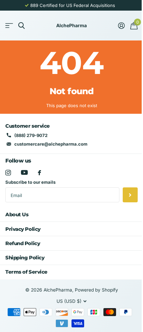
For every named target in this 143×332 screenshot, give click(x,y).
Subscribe (130, 194)
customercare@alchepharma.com (50, 144)
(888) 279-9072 (31, 135)
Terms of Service (26, 272)
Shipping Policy (24, 257)
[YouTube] (24, 172)
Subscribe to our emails (30, 182)
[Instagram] (8, 172)
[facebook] (39, 172)
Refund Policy (22, 243)
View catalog (9, 26)
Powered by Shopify (96, 290)
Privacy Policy (23, 229)
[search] (21, 25)
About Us (16, 214)
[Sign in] (121, 25)
